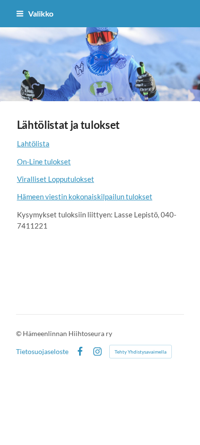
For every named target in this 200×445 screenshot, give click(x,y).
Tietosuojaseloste (42, 351)
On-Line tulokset (44, 161)
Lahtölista (33, 143)
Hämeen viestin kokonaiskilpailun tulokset (84, 196)
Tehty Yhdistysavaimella (141, 352)
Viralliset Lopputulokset (55, 179)
